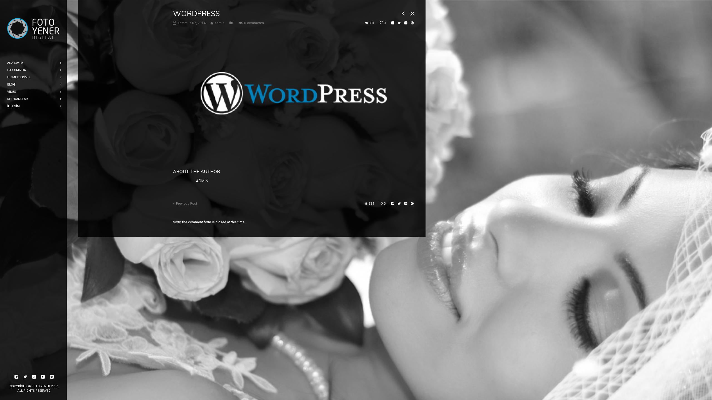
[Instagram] (34, 377)
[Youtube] (43, 377)
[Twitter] (25, 377)
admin (202, 180)
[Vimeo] (52, 377)
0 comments (254, 23)
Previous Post (186, 204)
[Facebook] (16, 377)
